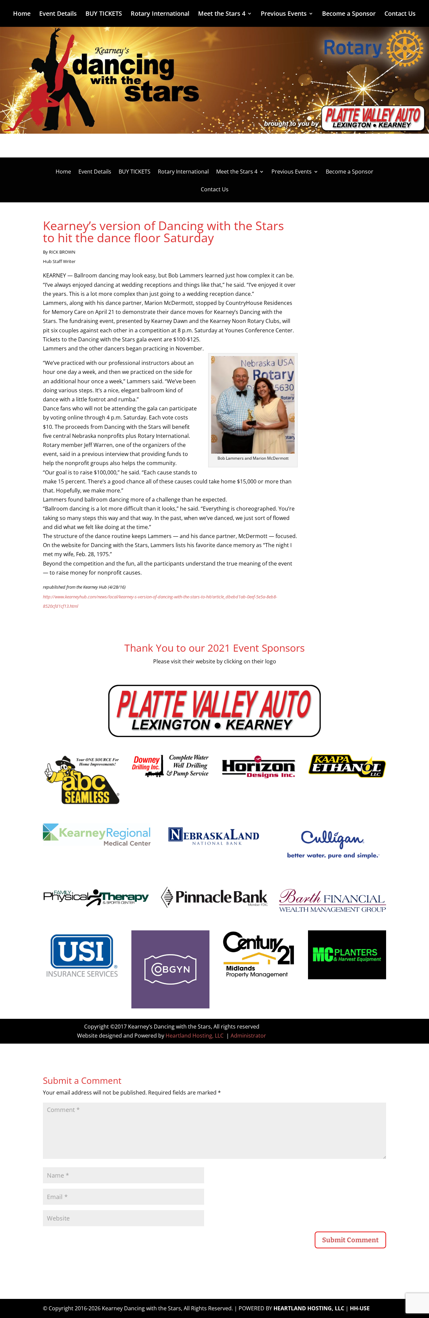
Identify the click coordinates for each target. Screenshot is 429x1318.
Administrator (248, 1035)
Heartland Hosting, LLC (195, 1035)
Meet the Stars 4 (221, 14)
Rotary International (160, 14)
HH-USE (360, 1308)
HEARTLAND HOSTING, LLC (308, 1308)
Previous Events (284, 14)
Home (21, 14)
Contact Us (400, 14)
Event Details (58, 14)
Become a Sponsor (349, 14)
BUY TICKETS (103, 14)
